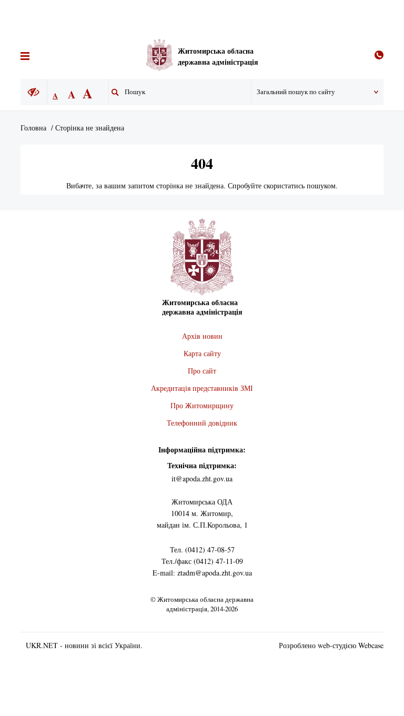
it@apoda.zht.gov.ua (202, 478)
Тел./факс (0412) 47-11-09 (202, 561)
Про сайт (202, 371)
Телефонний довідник (202, 423)
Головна (33, 128)
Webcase (370, 645)
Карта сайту (202, 353)
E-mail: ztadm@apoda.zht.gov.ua (202, 573)
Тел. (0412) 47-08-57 (202, 549)
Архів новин (202, 336)
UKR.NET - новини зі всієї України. (84, 645)
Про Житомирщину (202, 405)
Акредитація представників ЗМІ (202, 388)
